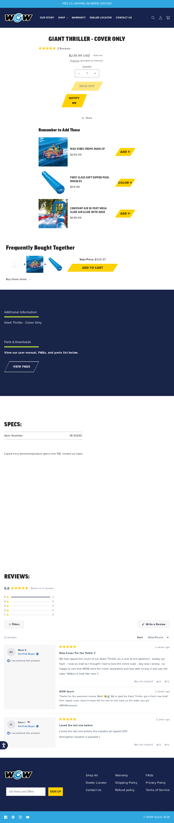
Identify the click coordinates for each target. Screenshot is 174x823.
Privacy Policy (156, 783)
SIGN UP (55, 791)
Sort (140, 637)
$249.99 (76, 155)
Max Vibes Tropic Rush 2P (87, 149)
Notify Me (74, 100)
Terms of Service (158, 790)
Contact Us (93, 790)
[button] (63, 17)
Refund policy (125, 790)
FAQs (149, 775)
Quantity (87, 66)
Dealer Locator (96, 783)
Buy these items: (17, 279)
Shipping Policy (126, 783)
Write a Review (157, 625)
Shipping (74, 60)
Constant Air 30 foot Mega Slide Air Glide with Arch (88, 210)
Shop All (92, 775)
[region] (87, 182)
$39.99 (75, 187)
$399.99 (76, 218)
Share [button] (89, 118)
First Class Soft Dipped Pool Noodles (89, 179)
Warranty (121, 775)
